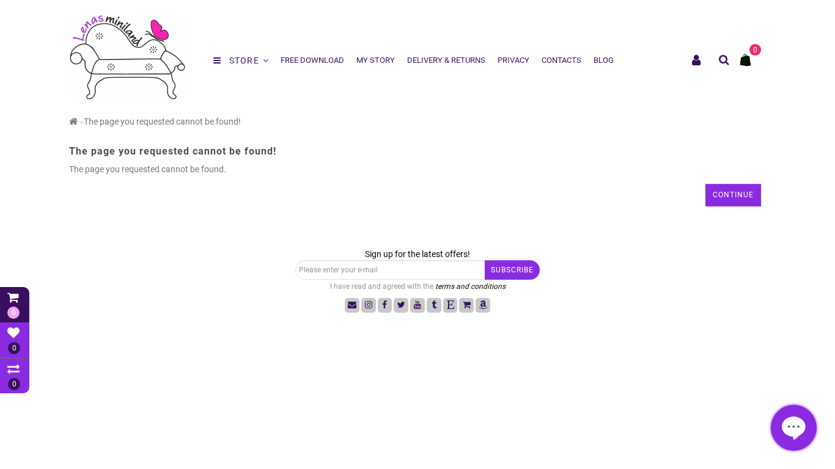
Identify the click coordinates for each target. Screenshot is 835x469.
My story (375, 60)
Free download (312, 60)
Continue (733, 195)
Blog (604, 60)
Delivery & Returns (446, 60)
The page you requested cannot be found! (162, 121)
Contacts (561, 60)
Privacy (513, 60)
